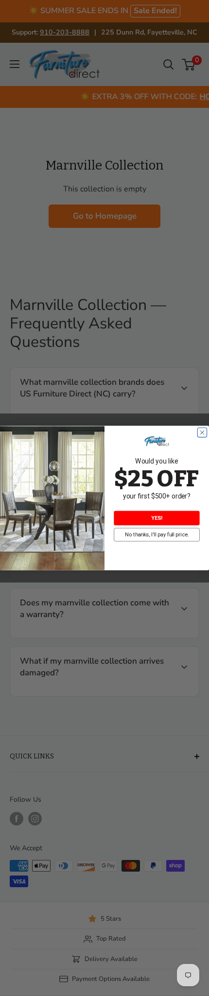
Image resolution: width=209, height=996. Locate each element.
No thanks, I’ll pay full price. (157, 535)
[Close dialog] (202, 432)
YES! (156, 518)
